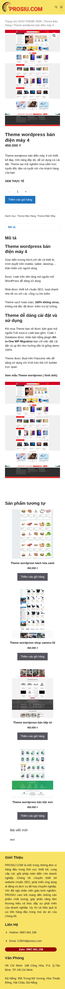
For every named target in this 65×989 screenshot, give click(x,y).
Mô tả (11, 227)
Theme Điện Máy (46, 216)
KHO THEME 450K (30, 21)
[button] (56, 7)
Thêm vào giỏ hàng (20, 199)
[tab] (32, 227)
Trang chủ (11, 21)
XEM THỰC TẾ (15, 181)
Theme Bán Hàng (26, 216)
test (12, 839)
